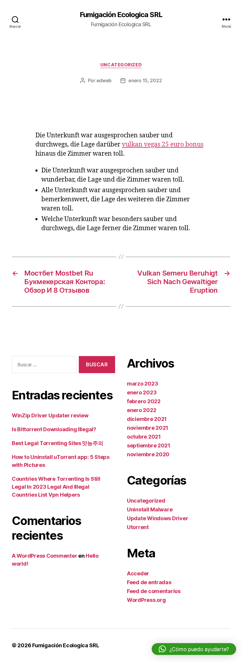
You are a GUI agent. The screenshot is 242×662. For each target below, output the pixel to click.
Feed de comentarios (154, 591)
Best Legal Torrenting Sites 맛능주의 (57, 443)
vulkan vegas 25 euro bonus (162, 145)
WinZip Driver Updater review (50, 415)
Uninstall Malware (149, 509)
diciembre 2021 (147, 419)
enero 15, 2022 (145, 80)
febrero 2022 (144, 401)
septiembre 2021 (148, 445)
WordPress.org (146, 600)
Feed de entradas (149, 582)
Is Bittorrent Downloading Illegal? (54, 429)
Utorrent (138, 527)
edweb (104, 80)
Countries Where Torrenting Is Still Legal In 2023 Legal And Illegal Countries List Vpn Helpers (56, 487)
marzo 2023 (142, 384)
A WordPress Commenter (44, 556)
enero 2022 (141, 410)
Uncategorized (121, 64)
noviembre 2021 (147, 428)
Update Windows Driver (157, 518)
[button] (194, 649)
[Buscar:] (42, 366)
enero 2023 (141, 392)
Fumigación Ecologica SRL (121, 14)
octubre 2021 (144, 437)
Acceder (138, 573)
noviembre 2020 (148, 454)
